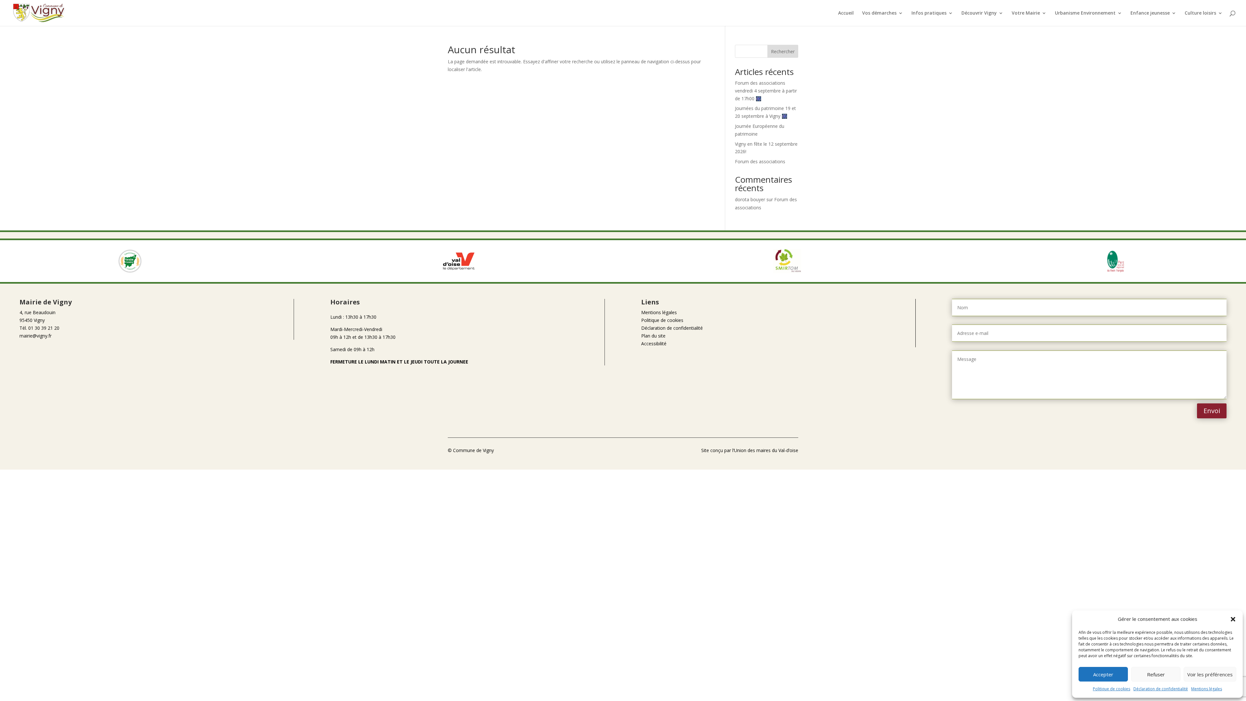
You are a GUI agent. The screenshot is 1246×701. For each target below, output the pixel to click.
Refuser (1156, 674)
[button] (1233, 619)
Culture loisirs (1200, 13)
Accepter (1103, 674)
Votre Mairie (1026, 13)
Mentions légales (1206, 689)
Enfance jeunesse (1150, 13)
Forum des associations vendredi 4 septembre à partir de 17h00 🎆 (766, 91)
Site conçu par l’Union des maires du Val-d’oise (749, 450)
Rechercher (783, 51)
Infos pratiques (929, 13)
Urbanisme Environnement (1085, 13)
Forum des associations (760, 161)
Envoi (1211, 410)
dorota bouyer (750, 199)
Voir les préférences (1210, 674)
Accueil (846, 13)
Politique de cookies (1111, 689)
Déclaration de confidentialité (1160, 689)
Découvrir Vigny (979, 13)
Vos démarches (879, 13)
